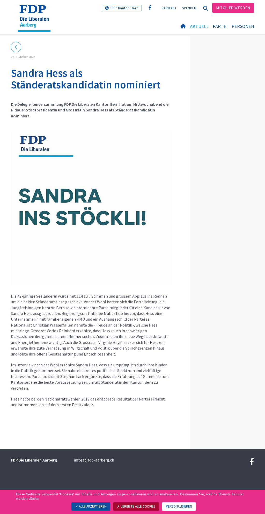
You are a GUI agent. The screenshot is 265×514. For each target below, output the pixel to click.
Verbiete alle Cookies (137, 506)
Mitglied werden (233, 7)
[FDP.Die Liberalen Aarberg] (36, 11)
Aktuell (199, 26)
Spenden (189, 8)
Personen (243, 26)
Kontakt (169, 8)
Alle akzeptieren (92, 506)
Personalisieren (179, 506)
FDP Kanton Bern (124, 8)
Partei (220, 26)
